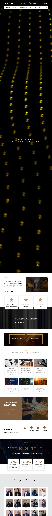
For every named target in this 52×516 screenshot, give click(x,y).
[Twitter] (44, 7)
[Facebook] (43, 7)
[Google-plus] (46, 7)
